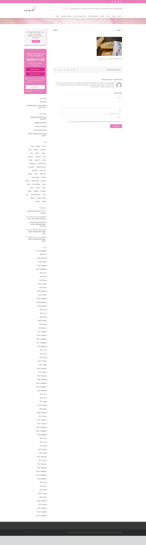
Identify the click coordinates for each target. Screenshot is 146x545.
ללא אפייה (31, 167)
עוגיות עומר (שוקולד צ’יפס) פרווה (37, 135)
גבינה (31, 153)
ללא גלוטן (35, 170)
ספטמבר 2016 (41, 387)
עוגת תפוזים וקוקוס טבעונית (37, 212)
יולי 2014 (43, 482)
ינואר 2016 (42, 416)
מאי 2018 (42, 317)
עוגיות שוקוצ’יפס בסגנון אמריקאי (38, 118)
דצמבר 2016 (41, 376)
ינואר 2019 (42, 295)
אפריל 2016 (42, 405)
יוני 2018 (43, 313)
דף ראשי (43, 102)
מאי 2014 (42, 490)
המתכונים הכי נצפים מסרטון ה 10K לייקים (36, 106)
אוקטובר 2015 (41, 427)
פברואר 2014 (41, 501)
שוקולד (44, 201)
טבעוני (30, 160)
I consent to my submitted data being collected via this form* (35, 80)
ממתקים (43, 181)
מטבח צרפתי (35, 177)
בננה (30, 150)
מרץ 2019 (42, 288)
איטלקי (38, 146)
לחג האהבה (32, 163)
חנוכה (44, 160)
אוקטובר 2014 (41, 471)
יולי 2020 (43, 254)
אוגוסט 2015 (41, 435)
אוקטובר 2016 (41, 383)
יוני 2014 (43, 486)
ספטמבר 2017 (41, 343)
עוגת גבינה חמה (40, 126)
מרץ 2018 (42, 324)
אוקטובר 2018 (41, 302)
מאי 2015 (42, 446)
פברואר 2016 (41, 413)
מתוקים (27, 181)
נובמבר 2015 (41, 424)
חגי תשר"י (38, 156)
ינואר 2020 (42, 262)
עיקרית (44, 188)
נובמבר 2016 (41, 379)
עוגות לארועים (36, 184)
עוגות (44, 184)
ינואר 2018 (42, 328)
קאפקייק (36, 191)
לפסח (36, 174)
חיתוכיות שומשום (40, 123)
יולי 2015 (43, 438)
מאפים (30, 174)
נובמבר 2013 (41, 512)
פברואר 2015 (41, 457)
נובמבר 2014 (41, 468)
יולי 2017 (43, 350)
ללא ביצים (43, 170)
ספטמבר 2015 (41, 431)
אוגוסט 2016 (41, 391)
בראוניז (44, 153)
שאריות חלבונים (41, 198)
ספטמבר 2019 (41, 269)
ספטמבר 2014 (41, 475)
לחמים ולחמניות (41, 167)
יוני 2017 (43, 354)
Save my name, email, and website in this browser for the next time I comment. (94, 121)
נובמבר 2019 (41, 265)
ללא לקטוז (43, 174)
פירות (32, 188)
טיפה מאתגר (42, 163)
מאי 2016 (42, 401)
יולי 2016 (43, 394)
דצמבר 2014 (41, 464)
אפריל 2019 (42, 284)
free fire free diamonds (38, 222)
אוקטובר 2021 (41, 251)
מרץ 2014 (42, 497)
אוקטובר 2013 (41, 516)
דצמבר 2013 (41, 508)
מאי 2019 (42, 280)
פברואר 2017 (41, 368)
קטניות (29, 191)
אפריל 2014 (42, 493)
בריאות (37, 153)
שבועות (32, 198)
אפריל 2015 (42, 449)
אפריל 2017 (42, 361)
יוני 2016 (43, 398)
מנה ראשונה (35, 181)
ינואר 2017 (42, 372)
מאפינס (43, 177)
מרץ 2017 (42, 365)
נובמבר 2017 (41, 335)
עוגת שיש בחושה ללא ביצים (37, 219)
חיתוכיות (30, 156)
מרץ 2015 (42, 453)
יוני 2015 (43, 442)
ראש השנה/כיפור (35, 194)
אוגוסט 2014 (41, 479)
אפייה (32, 146)
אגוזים (44, 146)
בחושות (36, 150)
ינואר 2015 (42, 460)
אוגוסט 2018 (41, 306)
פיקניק (37, 188)
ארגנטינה (43, 150)
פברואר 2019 (41, 291)
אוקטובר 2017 (41, 339)
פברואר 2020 (41, 258)
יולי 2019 (43, 273)
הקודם (119, 30)
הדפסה (55, 30)
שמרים (37, 201)
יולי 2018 (43, 310)
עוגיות (28, 184)
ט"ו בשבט (37, 160)
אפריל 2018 (42, 321)
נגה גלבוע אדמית (117, 58)
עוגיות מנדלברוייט (40, 130)
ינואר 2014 (42, 504)
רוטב (27, 194)
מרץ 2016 (42, 409)
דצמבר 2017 (41, 332)
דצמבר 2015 (41, 420)
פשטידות (43, 191)
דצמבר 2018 (41, 299)
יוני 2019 (43, 276)
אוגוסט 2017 (41, 346)
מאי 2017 (42, 357)
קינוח (44, 194)
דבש (44, 156)
